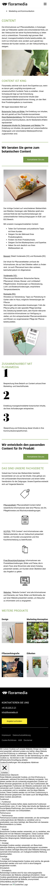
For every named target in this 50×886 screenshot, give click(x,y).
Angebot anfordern (14, 721)
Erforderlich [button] (4, 868)
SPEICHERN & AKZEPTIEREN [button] (12, 882)
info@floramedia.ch (10, 712)
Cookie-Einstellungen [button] (8, 762)
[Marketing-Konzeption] (37, 627)
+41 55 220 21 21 (9, 708)
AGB (20, 740)
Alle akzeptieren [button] (24, 762)
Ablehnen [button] (35, 762)
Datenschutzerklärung (22, 735)
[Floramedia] (14, 692)
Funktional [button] (4, 799)
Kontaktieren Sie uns (35, 160)
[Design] (12, 627)
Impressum (6, 735)
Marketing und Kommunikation (21, 11)
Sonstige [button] (3, 856)
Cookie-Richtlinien (9, 740)
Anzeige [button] (3, 840)
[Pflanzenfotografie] (12, 662)
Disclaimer (28, 740)
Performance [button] (5, 813)
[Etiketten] (37, 662)
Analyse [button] (3, 827)
